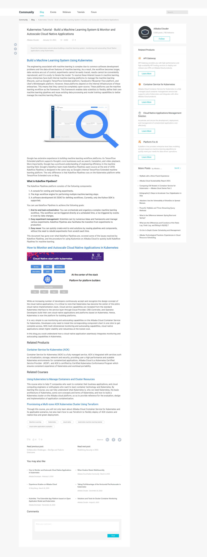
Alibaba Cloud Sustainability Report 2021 (155, 181)
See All (177, 168)
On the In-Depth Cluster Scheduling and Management (160, 230)
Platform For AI (150, 142)
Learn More (146, 74)
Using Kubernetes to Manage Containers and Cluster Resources (61, 379)
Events (53, 12)
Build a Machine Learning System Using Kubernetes (59, 60)
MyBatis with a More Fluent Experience (154, 176)
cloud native (67, 422)
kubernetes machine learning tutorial (90, 422)
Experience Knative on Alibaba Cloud (43, 484)
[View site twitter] (119, 439)
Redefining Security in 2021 (88, 450)
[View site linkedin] (107, 439)
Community (23, 20)
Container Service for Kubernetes (159, 84)
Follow (162, 39)
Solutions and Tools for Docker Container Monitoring (97, 498)
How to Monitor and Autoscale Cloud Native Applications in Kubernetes (72, 247)
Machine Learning (35, 422)
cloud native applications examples (40, 426)
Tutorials (81, 12)
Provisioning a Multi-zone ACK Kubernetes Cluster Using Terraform (62, 404)
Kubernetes (52, 422)
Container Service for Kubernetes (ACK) (48, 349)
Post (113, 536)
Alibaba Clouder (33, 40)
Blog (42, 12)
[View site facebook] (113, 439)
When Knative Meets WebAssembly (91, 470)
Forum (94, 12)
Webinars (67, 12)
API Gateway (149, 58)
